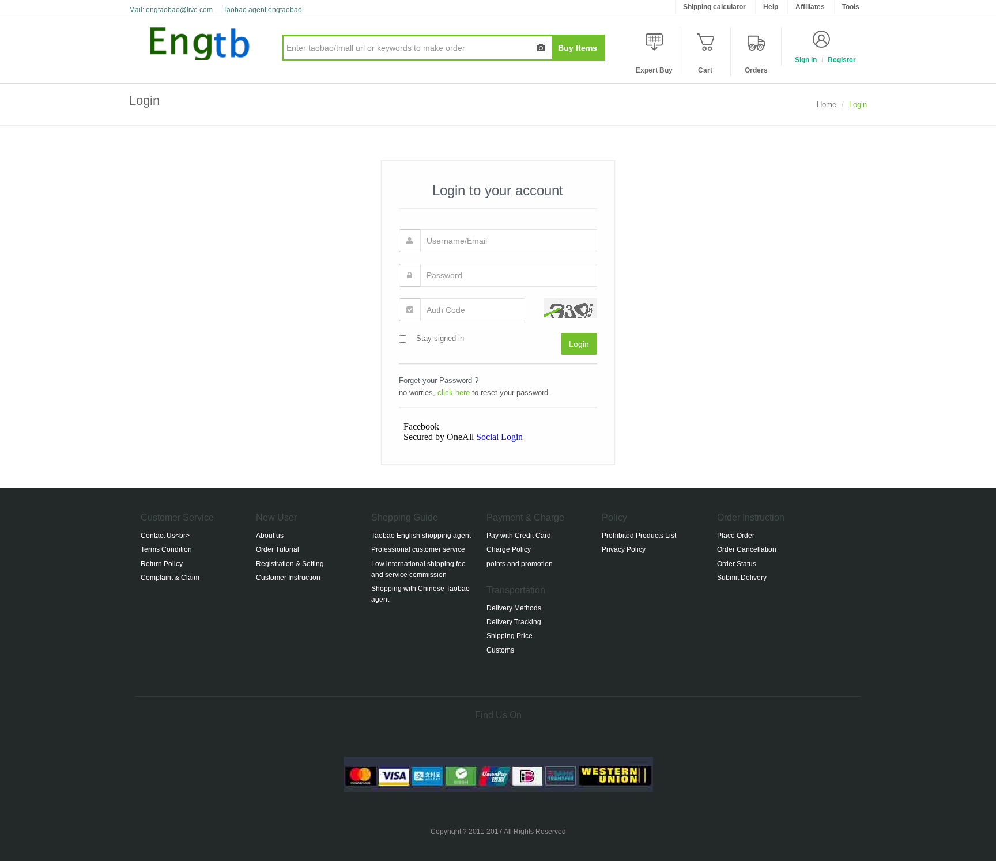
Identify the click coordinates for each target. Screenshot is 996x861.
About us (270, 536)
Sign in (806, 60)
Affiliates (810, 7)
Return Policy (162, 564)
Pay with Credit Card (518, 536)
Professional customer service (418, 549)
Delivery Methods (513, 608)
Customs (500, 650)
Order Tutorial (277, 549)
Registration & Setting (290, 564)
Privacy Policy (624, 549)
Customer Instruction (288, 578)
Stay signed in (440, 338)
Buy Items (577, 47)
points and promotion (519, 564)
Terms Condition (166, 549)
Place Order (735, 536)
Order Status (736, 564)
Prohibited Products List (639, 536)
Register (842, 60)
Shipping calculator (714, 7)
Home (826, 104)
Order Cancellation (746, 549)
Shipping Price (509, 636)
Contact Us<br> (165, 536)
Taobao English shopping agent (421, 536)
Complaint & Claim (170, 578)
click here (453, 392)
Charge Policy (508, 549)
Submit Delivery (742, 578)
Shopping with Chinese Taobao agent (420, 594)
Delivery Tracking (513, 622)
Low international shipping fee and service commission (418, 569)
